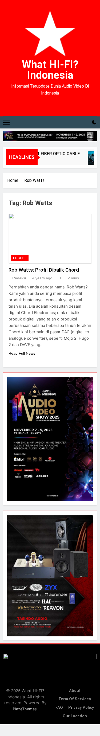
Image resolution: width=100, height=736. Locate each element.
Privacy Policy (81, 707)
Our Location (75, 716)
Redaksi (19, 278)
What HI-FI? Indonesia (50, 69)
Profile (20, 258)
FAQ (59, 707)
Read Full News (22, 353)
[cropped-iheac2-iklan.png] (50, 136)
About (75, 690)
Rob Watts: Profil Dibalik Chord (44, 270)
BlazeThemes (25, 709)
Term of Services (74, 699)
